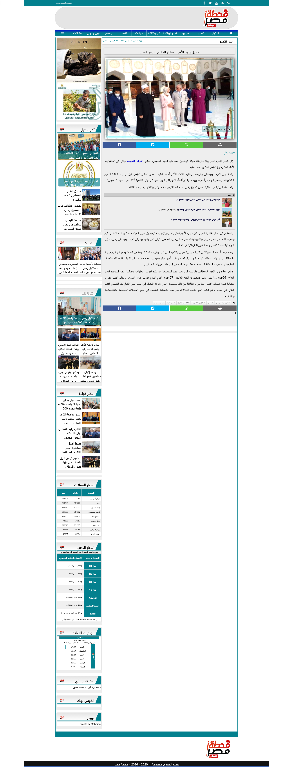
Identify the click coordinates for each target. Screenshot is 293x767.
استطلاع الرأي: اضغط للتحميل (87, 687)
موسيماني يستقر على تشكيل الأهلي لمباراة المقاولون (198, 199)
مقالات (89, 242)
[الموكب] (79, 60)
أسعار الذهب (85, 547)
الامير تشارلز (183, 303)
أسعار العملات (84, 484)
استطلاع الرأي (84, 680)
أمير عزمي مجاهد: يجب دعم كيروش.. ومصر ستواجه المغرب (195, 219)
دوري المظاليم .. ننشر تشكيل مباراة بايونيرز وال (201, 209)
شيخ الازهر (159, 303)
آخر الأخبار (87, 129)
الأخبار (223, 41)
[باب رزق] (79, 101)
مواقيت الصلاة (83, 632)
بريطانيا (170, 303)
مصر (180, 209)
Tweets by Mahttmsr (90, 723)
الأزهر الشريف (135, 161)
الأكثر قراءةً (86, 393)
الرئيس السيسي (222, 303)
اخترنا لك (88, 292)
